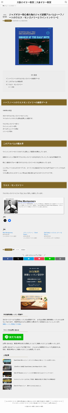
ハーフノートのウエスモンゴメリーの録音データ (24, 78)
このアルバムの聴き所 (15, 81)
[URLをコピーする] (60, 258)
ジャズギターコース (57, 401)
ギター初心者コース (35, 403)
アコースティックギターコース (20, 403)
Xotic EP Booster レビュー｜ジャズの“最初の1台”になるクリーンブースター (33, 373)
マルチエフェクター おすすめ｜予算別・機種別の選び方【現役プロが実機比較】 (35, 379)
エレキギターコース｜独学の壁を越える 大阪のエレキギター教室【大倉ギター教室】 (28, 401)
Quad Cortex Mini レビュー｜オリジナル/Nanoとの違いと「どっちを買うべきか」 (35, 360)
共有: (13, 87)
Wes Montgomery (8, 232)
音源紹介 (23, 249)
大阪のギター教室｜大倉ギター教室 (34, 2)
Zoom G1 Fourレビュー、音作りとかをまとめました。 (28, 385)
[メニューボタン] (2, 2)
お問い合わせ (52, 403)
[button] (8, 258)
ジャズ (17, 249)
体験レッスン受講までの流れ (12, 324)
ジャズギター (8, 20)
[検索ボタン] (66, 2)
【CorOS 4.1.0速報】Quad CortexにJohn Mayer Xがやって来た (30, 366)
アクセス (44, 403)
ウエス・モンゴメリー (15, 84)
